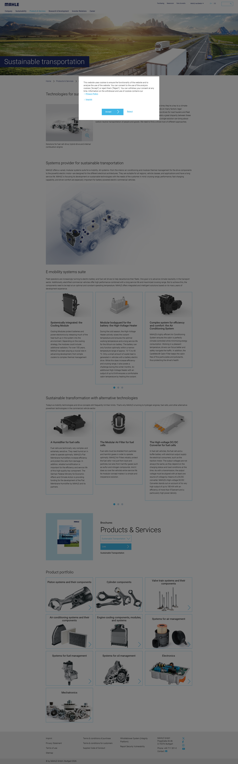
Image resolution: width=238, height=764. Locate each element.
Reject (130, 111)
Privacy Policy (92, 94)
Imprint (89, 99)
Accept (108, 112)
